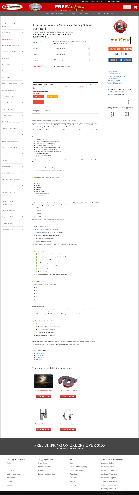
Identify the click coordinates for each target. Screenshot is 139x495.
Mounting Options (107, 463)
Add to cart (38, 96)
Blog (71, 463)
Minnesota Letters (7, 154)
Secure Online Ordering (78, 467)
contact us (35, 88)
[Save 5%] (120, 56)
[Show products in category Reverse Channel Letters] (43, 414)
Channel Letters (7, 109)
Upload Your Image (14, 474)
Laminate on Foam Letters (10, 141)
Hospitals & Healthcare (9, 217)
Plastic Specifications (109, 489)
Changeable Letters (8, 103)
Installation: (37, 48)
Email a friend (38, 102)
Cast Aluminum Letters (9, 90)
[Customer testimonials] (120, 40)
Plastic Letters (6, 166)
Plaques (4, 160)
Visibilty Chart (112, 78)
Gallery (72, 481)
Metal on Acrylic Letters (9, 147)
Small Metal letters (7, 186)
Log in (87, 1)
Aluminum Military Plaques (10, 45)
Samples (10, 485)
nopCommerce (25, 493)
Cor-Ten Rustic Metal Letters (11, 122)
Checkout (96, 14)
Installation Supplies (113, 81)
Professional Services (8, 223)
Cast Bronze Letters (8, 96)
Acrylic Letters (6, 26)
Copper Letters (6, 115)
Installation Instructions (109, 470)
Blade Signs (5, 58)
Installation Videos (108, 467)
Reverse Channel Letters (9, 173)
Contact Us (108, 14)
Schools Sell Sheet (7, 229)
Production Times (44, 467)
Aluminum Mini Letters (9, 52)
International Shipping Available (116, 91)
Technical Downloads (114, 83)
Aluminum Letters (7, 39)
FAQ (8, 467)
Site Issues (73, 478)
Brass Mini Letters (7, 71)
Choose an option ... (60, 60)
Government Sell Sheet (9, 210)
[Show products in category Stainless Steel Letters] (68, 414)
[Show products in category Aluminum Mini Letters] (43, 381)
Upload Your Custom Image (116, 76)
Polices (9, 463)
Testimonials (11, 478)
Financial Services (7, 204)
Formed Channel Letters (9, 128)
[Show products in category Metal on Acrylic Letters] (68, 381)
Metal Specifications (108, 485)
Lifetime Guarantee (113, 74)
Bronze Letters (6, 77)
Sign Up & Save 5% (96, 1)
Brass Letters (6, 64)
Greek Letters (6, 135)
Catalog (10, 481)
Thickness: (37, 54)
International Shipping (46, 474)
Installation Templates (109, 474)
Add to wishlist (52, 96)
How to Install (112, 71)
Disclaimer (74, 474)
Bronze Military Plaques (9, 83)
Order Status (127, 7)
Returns (41, 470)
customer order (12, 489)
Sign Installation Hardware (10, 179)
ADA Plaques (6, 32)
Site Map (73, 485)
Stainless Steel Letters (8, 192)
